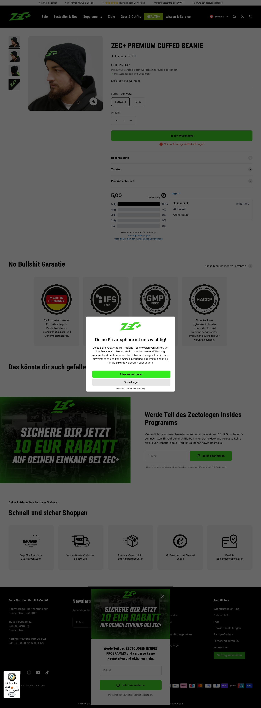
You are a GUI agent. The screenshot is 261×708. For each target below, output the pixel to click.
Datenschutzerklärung (136, 388)
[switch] (11, 694)
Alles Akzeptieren (131, 374)
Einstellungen (131, 382)
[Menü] (18, 673)
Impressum (120, 388)
